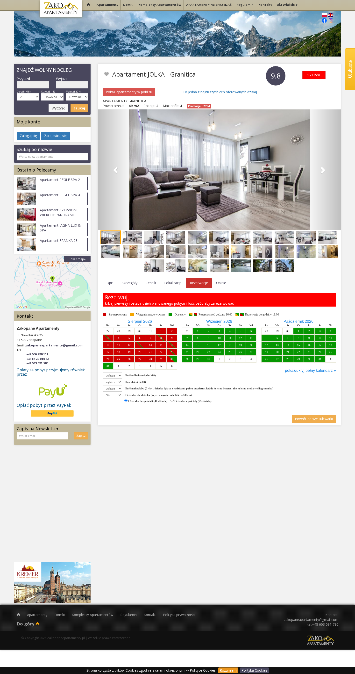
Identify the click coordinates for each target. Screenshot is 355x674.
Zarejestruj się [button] (55, 135)
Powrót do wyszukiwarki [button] (314, 418)
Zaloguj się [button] (28, 135)
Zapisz (80, 436)
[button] (116, 169)
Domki (60, 614)
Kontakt (150, 614)
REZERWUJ (313, 75)
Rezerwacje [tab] (199, 282)
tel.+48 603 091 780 (322, 624)
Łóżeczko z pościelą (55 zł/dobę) (193, 401)
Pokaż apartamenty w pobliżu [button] (129, 92)
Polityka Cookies (254, 670)
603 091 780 (37, 363)
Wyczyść (58, 108)
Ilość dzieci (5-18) (135, 381)
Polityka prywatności (179, 614)
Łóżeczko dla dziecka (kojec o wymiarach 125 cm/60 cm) (158, 395)
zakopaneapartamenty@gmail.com (54, 345)
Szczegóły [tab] (129, 282)
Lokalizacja (173, 282)
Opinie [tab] (221, 282)
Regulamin (129, 614)
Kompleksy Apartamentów (93, 614)
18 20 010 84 (37, 359)
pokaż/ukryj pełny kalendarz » (310, 370)
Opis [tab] (110, 282)
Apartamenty (37, 614)
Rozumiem (228, 670)
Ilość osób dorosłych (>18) (140, 375)
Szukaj (79, 108)
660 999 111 (37, 354)
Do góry (26, 624)
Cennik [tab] (151, 282)
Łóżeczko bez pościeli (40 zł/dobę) (147, 401)
